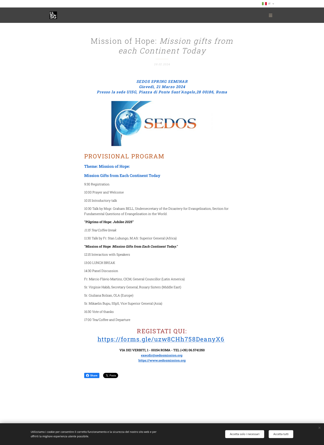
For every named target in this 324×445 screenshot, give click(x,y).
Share (94, 375)
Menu (271, 15)
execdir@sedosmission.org (161, 355)
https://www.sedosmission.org (162, 360)
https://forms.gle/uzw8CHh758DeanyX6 (161, 339)
